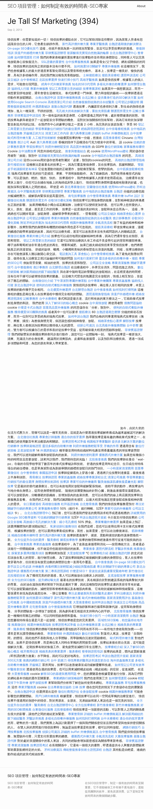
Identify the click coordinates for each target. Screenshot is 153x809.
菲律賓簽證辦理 (55, 53)
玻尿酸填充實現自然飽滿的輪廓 (88, 53)
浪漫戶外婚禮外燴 (123, 294)
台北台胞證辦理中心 (123, 53)
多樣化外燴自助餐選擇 (112, 84)
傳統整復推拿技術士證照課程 (83, 749)
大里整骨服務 (20, 674)
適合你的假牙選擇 (73, 437)
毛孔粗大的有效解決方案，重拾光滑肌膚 (83, 111)
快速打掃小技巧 (68, 80)
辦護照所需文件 (121, 111)
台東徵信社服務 (42, 709)
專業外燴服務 (111, 66)
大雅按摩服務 (124, 736)
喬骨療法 (35, 477)
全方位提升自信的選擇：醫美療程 (36, 540)
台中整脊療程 (29, 473)
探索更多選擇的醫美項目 (27, 553)
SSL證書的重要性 (53, 62)
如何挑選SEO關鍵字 (87, 66)
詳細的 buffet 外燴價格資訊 (110, 133)
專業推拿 (89, 548)
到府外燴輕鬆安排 (57, 147)
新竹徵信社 (136, 571)
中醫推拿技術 (16, 669)
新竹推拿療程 (106, 705)
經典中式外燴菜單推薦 (56, 84)
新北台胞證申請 (24, 285)
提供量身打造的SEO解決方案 (117, 97)
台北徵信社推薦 (27, 437)
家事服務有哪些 (134, 147)
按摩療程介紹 (99, 553)
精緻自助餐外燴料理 (25, 535)
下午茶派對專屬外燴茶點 (70, 281)
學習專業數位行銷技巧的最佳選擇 (57, 129)
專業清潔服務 (121, 263)
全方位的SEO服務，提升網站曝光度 (35, 580)
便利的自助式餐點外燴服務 (54, 285)
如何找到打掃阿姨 (125, 289)
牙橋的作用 (111, 446)
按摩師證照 (49, 477)
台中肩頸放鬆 (98, 303)
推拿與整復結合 (75, 151)
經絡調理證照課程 (93, 129)
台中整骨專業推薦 (99, 196)
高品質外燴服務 (80, 147)
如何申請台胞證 (78, 316)
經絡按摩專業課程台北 (92, 477)
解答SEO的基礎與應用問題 (58, 674)
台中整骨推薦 (108, 732)
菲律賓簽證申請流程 (27, 115)
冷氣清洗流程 (104, 222)
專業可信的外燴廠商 (83, 482)
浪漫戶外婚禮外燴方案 (29, 53)
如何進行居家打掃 (86, 258)
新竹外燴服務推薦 (128, 705)
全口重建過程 (32, 504)
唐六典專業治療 (80, 133)
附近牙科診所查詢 (32, 222)
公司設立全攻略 (100, 263)
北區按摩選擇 (48, 80)
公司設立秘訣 (107, 214)
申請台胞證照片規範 (93, 517)
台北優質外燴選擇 (59, 289)
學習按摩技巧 (35, 147)
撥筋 (135, 258)
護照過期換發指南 (98, 294)
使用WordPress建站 (114, 151)
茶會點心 (84, 254)
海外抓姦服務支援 (122, 660)
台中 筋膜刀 (59, 660)
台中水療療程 (48, 298)
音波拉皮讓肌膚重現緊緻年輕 (108, 571)
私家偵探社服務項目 (63, 526)
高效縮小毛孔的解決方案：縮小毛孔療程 (50, 522)
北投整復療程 (63, 709)
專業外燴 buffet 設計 (126, 196)
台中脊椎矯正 (29, 80)
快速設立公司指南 (126, 602)
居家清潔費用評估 (119, 598)
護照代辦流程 (105, 548)
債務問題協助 (133, 303)
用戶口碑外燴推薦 (47, 696)
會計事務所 (40, 267)
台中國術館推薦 (31, 602)
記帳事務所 (30, 298)
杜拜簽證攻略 (70, 504)
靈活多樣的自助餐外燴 (114, 258)
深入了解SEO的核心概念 (61, 303)
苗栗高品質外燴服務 (57, 307)
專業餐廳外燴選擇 (107, 522)
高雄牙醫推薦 (89, 80)
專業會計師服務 (49, 437)
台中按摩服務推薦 (77, 62)
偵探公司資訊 (86, 325)
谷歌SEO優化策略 (60, 200)
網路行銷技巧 (132, 727)
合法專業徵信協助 (59, 687)
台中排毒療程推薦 (118, 129)
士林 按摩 (78, 687)
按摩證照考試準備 (74, 441)
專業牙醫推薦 (99, 44)
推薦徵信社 (18, 624)
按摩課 (64, 482)
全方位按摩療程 (85, 705)
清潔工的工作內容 (57, 133)
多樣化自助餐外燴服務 (60, 718)
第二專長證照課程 (57, 571)
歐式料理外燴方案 (19, 138)
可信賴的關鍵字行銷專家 (54, 517)
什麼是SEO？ (79, 571)
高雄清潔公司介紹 (60, 102)
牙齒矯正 (35, 665)
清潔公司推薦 (117, 477)
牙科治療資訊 (123, 593)
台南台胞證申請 (45, 97)
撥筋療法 (85, 312)
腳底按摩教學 (69, 540)
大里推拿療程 (82, 602)
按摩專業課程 (92, 88)
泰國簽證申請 (48, 473)
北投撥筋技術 (16, 575)
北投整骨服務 (123, 611)
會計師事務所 (122, 218)
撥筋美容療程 (111, 75)
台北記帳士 (89, 97)
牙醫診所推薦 (124, 548)
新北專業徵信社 (75, 187)
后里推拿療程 (112, 138)
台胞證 (118, 191)
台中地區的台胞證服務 (106, 155)
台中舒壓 (133, 325)
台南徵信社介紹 (42, 281)
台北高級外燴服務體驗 (111, 325)
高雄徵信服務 (51, 504)
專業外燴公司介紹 (38, 236)
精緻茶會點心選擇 (129, 214)
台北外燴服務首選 (89, 624)
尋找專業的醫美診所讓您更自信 (88, 660)
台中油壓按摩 (27, 151)
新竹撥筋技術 (16, 164)
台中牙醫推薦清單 (29, 191)
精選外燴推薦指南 (39, 624)
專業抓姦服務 (122, 281)
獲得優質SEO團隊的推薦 (30, 312)
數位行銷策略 (114, 147)
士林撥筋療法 (92, 75)
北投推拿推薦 (98, 459)
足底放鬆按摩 (26, 450)
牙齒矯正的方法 (33, 133)
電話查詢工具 (68, 254)
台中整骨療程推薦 (103, 254)
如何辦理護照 (23, 57)
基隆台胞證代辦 (61, 106)
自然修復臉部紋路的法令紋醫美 (93, 102)
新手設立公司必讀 (19, 566)
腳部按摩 (129, 321)
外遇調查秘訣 (41, 106)
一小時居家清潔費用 (120, 468)
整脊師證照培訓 (93, 651)
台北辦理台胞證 (59, 267)
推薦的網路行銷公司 (36, 660)
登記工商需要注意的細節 (65, 88)
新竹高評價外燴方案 (75, 44)
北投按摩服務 (32, 732)
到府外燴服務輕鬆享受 (88, 446)
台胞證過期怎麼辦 (108, 312)
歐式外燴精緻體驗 (94, 598)
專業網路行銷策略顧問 (68, 678)
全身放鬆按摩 (89, 691)
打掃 (36, 57)
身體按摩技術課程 (47, 482)
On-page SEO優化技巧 (23, 48)
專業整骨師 (54, 633)
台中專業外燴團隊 (100, 281)
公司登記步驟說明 (127, 102)
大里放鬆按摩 (76, 553)
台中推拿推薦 (103, 289)
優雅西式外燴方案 (111, 455)
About (141, 6)
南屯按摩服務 (77, 196)
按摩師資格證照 (31, 446)
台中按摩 (136, 133)
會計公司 (23, 142)
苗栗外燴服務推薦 (69, 97)
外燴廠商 (38, 566)
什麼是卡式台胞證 (30, 307)
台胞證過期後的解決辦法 (125, 44)
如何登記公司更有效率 (130, 665)
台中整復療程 (23, 267)
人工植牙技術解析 (44, 138)
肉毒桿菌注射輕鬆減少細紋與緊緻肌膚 (70, 566)
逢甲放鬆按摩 (38, 682)
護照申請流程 (130, 75)
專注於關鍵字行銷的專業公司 (116, 566)
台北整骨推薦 (89, 504)
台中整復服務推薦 (60, 607)
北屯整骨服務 (38, 607)
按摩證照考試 (92, 656)
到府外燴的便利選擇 (85, 455)
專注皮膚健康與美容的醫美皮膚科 (90, 593)
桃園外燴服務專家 (82, 222)
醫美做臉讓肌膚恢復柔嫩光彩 (117, 482)
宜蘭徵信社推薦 (97, 187)
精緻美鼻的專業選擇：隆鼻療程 (60, 651)
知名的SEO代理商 (84, 84)
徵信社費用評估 (68, 691)
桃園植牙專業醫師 (99, 441)
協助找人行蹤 (20, 88)
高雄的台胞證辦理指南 (130, 160)
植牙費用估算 (29, 651)
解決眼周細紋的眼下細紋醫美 (39, 272)
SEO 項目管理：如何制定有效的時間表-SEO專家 (57, 6)
